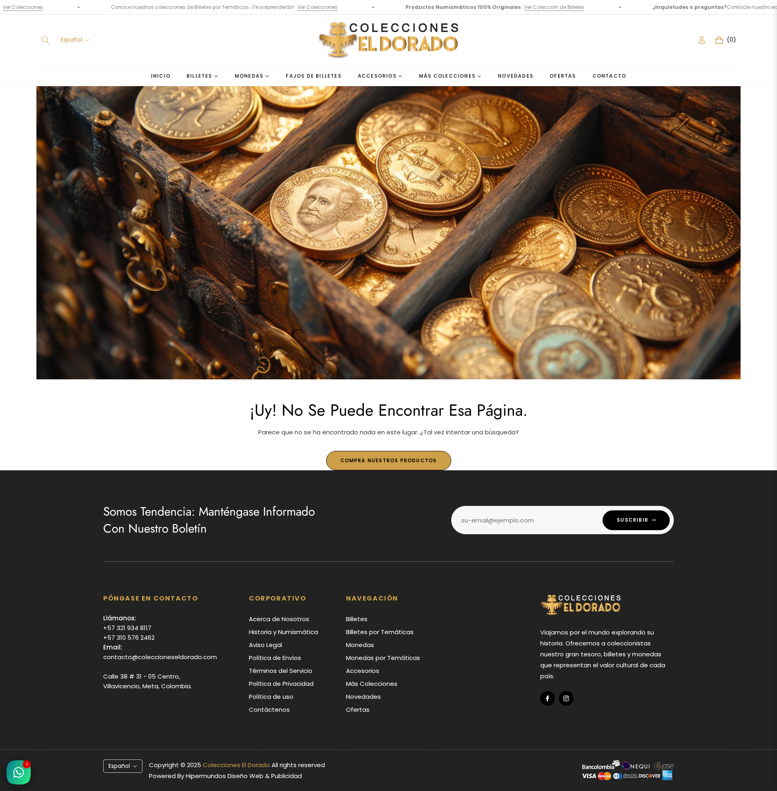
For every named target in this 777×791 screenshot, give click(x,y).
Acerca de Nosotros (279, 619)
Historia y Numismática (283, 632)
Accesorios (362, 670)
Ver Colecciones (229, 7)
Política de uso (271, 696)
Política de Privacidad (281, 683)
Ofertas (357, 709)
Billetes (356, 619)
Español (71, 40)
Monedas (360, 645)
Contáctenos (269, 709)
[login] (701, 40)
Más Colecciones (371, 683)
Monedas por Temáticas (383, 658)
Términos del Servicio (280, 670)
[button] (45, 40)
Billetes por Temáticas (380, 632)
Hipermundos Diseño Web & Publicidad (244, 776)
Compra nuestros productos (388, 460)
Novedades (363, 696)
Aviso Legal (265, 645)
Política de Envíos (275, 658)
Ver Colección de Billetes (465, 7)
